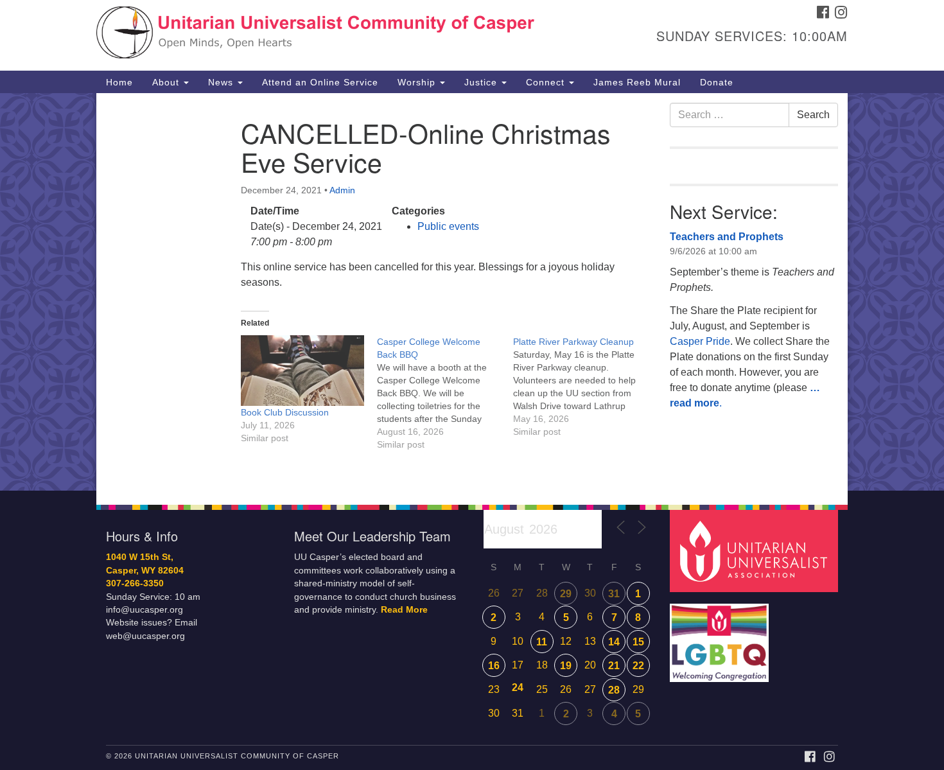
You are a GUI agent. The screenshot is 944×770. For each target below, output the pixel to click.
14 (614, 641)
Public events (448, 226)
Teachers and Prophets (726, 236)
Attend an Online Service (320, 82)
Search (813, 114)
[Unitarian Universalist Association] (756, 551)
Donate (716, 82)
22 (638, 665)
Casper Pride (700, 341)
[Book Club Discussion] (302, 370)
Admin (342, 190)
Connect (547, 82)
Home (119, 82)
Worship (418, 82)
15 (638, 641)
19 (566, 665)
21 (614, 665)
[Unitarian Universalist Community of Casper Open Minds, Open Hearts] (315, 35)
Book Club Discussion (285, 412)
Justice (482, 82)
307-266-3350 (135, 583)
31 (614, 593)
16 (494, 665)
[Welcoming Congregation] (721, 637)
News (222, 82)
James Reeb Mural (637, 82)
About (167, 82)
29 (566, 593)
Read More (404, 610)
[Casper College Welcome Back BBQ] (445, 393)
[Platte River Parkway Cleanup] (581, 386)
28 (614, 690)
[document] (472, 292)
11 (541, 641)
